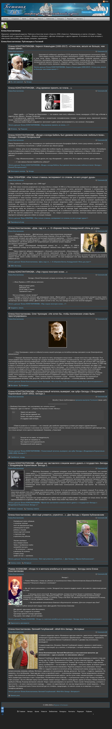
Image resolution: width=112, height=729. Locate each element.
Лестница (18, 266)
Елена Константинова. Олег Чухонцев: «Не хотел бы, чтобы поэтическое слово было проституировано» (51, 315)
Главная (5, 19)
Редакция (70, 19)
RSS (106, 1)
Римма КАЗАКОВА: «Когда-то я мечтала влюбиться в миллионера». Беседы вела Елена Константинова (53, 570)
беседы (29, 82)
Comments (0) (102, 91)
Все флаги (14, 385)
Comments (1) (102, 51)
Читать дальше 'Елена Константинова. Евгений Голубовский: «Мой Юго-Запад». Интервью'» (44, 691)
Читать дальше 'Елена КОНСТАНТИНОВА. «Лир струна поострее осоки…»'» (37, 304)
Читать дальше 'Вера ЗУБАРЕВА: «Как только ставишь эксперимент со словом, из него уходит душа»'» (48, 218)
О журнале (15, 19)
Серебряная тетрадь (18, 457)
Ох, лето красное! (17, 82)
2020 (12, 266)
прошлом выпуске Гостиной (86, 400)
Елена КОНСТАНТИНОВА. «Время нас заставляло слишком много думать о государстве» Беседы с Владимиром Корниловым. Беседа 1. (58, 464)
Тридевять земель (17, 308)
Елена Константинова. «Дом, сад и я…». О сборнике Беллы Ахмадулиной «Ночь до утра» (54, 228)
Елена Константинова (16, 51)
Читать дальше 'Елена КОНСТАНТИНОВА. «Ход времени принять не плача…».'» (38, 125)
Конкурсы (60, 19)
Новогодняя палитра (18, 171)
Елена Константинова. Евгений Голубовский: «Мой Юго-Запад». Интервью (46, 629)
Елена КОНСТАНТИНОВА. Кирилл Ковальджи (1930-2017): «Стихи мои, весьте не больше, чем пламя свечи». (56, 47)
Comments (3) (102, 319)
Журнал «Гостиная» (61, 705)
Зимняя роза (15, 695)
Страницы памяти (32, 509)
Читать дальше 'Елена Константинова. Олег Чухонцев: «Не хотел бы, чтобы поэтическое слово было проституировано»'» (55, 381)
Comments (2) (102, 632)
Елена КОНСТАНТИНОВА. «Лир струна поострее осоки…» (37, 272)
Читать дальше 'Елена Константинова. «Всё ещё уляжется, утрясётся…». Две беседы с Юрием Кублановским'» (51, 559)
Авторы (31, 19)
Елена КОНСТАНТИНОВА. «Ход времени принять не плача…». (40, 88)
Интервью (24, 385)
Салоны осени (16, 563)
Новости (40, 19)
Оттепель (14, 129)
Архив (24, 19)
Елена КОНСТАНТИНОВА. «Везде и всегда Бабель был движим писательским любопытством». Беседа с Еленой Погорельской (56, 136)
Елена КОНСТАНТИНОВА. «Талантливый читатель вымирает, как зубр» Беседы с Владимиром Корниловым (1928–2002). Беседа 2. (56, 392)
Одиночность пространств (20, 623)
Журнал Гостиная (12, 9)
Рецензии (24, 129)
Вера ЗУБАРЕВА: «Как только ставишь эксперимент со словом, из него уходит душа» (51, 177)
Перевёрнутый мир (17, 222)
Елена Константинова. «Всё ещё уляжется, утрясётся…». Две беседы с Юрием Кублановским (56, 515)
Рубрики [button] (89, 711)
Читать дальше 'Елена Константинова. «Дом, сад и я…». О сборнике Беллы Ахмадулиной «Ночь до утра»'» (49, 262)
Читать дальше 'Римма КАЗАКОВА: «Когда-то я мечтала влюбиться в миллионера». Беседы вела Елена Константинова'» (55, 619)
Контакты (80, 19)
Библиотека (50, 19)
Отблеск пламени (17, 509)
